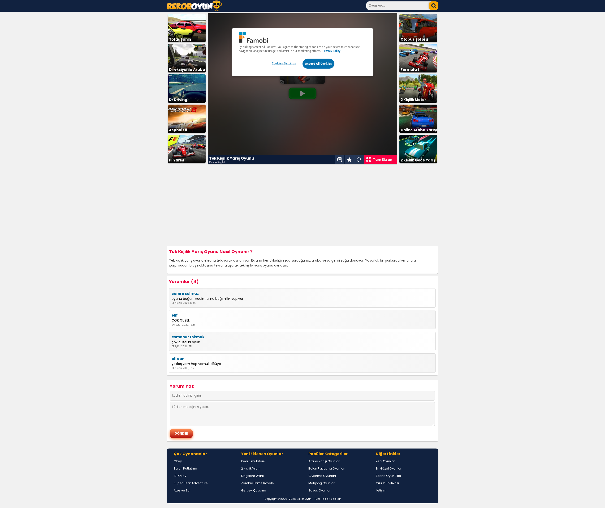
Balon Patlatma (185, 468)
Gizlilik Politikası (387, 483)
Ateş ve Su (182, 490)
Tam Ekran (382, 159)
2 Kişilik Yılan (250, 468)
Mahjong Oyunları (321, 483)
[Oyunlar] (194, 10)
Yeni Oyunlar (385, 461)
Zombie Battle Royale (257, 483)
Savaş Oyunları (319, 490)
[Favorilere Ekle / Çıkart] (349, 159)
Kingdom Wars (252, 476)
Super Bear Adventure (191, 483)
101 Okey (180, 476)
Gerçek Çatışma (253, 490)
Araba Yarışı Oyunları (324, 461)
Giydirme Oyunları (322, 476)
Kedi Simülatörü (253, 461)
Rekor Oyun (304, 499)
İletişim (381, 490)
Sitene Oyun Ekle (388, 476)
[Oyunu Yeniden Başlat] (359, 159)
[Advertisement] (302, 205)
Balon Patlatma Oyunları (326, 468)
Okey (178, 461)
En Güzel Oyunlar (389, 468)
